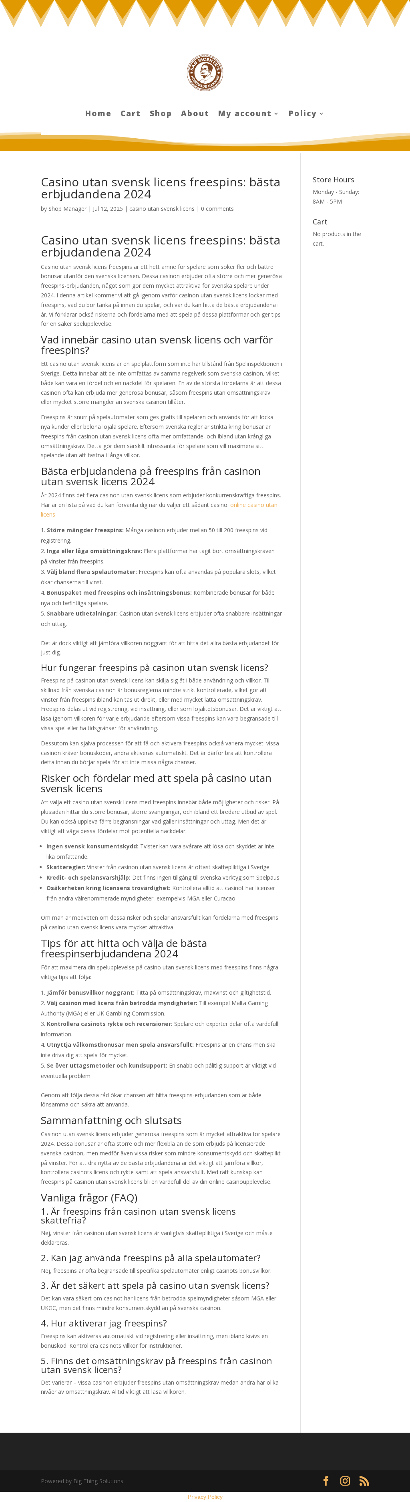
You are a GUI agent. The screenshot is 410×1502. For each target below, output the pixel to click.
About (195, 115)
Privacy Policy (205, 1497)
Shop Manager (67, 208)
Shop (161, 115)
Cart (131, 115)
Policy (303, 115)
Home (98, 115)
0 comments (217, 208)
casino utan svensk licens (162, 208)
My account (245, 115)
